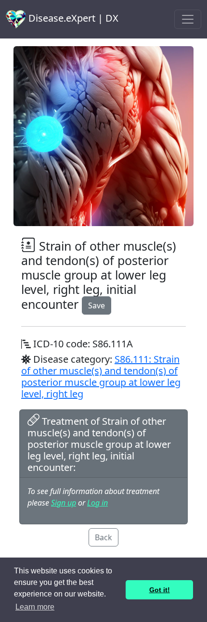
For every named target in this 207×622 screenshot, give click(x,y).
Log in (97, 502)
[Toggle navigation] (187, 19)
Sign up (63, 502)
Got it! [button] (159, 590)
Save (96, 305)
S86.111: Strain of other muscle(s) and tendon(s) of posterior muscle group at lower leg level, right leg (101, 376)
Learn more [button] (34, 607)
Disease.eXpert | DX (72, 18)
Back (103, 537)
